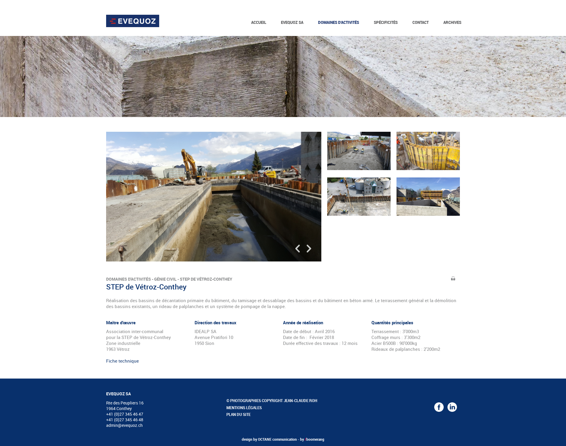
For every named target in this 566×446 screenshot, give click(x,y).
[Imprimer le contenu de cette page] (453, 278)
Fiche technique (122, 361)
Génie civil (165, 279)
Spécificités (386, 22)
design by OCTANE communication (269, 439)
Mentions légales (244, 407)
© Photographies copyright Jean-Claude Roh (271, 400)
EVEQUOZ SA (292, 22)
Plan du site (238, 414)
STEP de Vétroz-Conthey (206, 279)
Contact (420, 22)
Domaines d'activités (338, 22)
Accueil (258, 22)
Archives (452, 22)
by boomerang (312, 439)
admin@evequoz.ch (124, 425)
